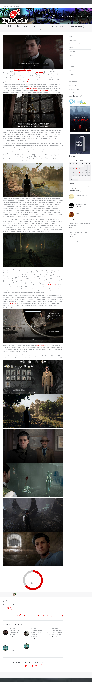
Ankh (77, 213)
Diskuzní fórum (73, 85)
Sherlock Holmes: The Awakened (27, 80)
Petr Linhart (22, 594)
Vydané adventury (74, 81)
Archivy (71, 188)
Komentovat (10, 606)
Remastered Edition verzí (41, 90)
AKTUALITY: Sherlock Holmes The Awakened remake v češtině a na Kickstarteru (15, 647)
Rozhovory (72, 66)
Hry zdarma (72, 74)
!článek (50, 30)
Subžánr (71, 47)
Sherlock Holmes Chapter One (22, 70)
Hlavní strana (43, 30)
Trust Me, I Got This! (82, 195)
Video (70, 70)
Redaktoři (71, 93)
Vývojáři (71, 55)
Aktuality (71, 36)
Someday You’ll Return (51, 284)
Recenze (31, 604)
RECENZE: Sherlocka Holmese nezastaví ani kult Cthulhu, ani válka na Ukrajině (36, 632)
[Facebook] (88, 6)
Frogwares (39, 72)
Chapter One (40, 345)
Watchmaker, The (81, 204)
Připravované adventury (75, 78)
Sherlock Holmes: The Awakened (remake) (45, 604)
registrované (33, 666)
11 (73, 170)
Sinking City (12, 303)
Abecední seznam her (75, 44)
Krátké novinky (73, 40)
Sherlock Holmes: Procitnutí (35, 82)
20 (79, 172)
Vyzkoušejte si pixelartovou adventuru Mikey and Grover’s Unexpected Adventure (38, 616)
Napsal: (17, 604)
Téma (70, 62)
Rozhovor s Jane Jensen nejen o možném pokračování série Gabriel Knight (25, 614)
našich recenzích (32, 88)
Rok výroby (72, 51)
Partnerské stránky (74, 89)
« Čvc (71, 179)
